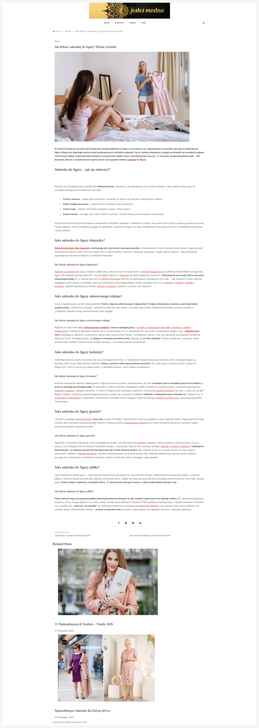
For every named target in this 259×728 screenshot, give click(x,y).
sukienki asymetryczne (167, 398)
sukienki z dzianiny (106, 286)
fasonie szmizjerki (87, 453)
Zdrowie (119, 23)
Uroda (132, 23)
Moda (107, 23)
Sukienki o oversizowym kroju (70, 271)
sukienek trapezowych (152, 271)
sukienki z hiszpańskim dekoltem (153, 327)
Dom (143, 23)
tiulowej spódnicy (165, 390)
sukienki (131, 159)
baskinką (124, 275)
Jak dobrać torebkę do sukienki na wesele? (150, 535)
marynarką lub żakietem (146, 505)
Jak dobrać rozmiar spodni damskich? (73, 535)
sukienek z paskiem (65, 390)
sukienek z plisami (146, 442)
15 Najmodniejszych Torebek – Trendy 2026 (84, 624)
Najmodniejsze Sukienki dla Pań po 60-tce (82, 710)
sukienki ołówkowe (110, 279)
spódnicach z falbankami (67, 398)
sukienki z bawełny (173, 282)
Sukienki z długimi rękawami (175, 446)
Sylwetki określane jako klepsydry (72, 248)
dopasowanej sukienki (136, 422)
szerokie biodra (83, 419)
